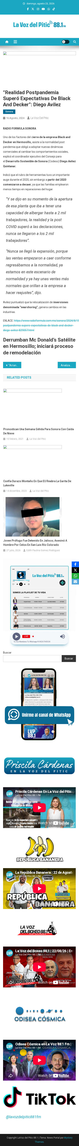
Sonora (9, 111)
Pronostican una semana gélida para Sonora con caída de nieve (38, 431)
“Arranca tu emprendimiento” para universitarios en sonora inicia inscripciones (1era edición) (14, 365)
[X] (75, 570)
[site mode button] (65, 42)
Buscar (7, 652)
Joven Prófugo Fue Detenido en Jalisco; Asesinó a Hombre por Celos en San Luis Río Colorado (35, 542)
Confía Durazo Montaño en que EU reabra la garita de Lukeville (37, 483)
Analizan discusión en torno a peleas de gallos (68, 365)
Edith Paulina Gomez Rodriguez (43, 550)
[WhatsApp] (75, 576)
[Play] (16, 636)
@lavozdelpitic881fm (23, 1117)
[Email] (75, 582)
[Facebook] (75, 564)
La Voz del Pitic (39, 117)
